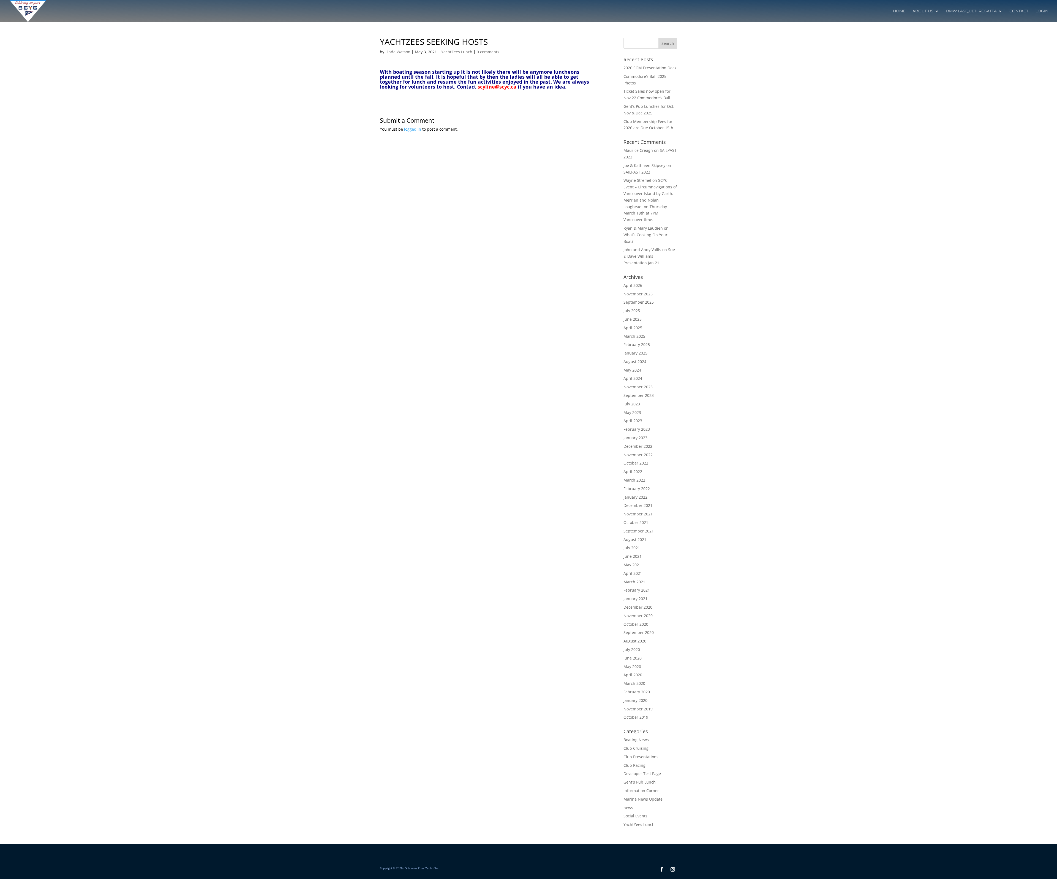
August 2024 (634, 361)
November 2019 (638, 709)
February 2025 (636, 344)
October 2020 (635, 624)
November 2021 (638, 514)
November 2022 (638, 454)
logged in (412, 129)
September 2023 (638, 395)
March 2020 (634, 683)
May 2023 (632, 412)
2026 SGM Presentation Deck (649, 67)
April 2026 (632, 285)
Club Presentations (640, 756)
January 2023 (635, 437)
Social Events (635, 815)
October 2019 (635, 717)
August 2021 (634, 539)
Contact (1018, 11)
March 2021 (634, 581)
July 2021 (631, 547)
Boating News (636, 739)
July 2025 (631, 310)
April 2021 (632, 573)
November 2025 (638, 293)
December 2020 (637, 607)
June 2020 (632, 658)
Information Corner (641, 790)
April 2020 (632, 674)
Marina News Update (643, 799)
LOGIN (1042, 11)
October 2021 (635, 522)
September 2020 (638, 632)
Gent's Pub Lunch (639, 782)
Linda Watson (397, 51)
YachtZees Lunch (456, 51)
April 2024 (632, 378)
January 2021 (635, 598)
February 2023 (636, 429)
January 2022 (635, 497)
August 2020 (634, 641)
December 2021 (637, 505)
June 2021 (632, 556)
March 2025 (634, 336)
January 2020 (635, 700)
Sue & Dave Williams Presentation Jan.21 (649, 256)
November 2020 (638, 615)
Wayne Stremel (637, 180)
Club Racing (634, 765)
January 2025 (635, 353)
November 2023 (638, 386)
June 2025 (632, 319)
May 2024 (632, 370)
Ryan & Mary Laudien (643, 228)
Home (899, 11)
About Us (922, 11)
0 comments (488, 51)
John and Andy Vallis (642, 249)
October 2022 (635, 463)
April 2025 (632, 327)
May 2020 (632, 666)
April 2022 (632, 471)
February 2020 (636, 691)
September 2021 (638, 531)
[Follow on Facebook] (661, 869)
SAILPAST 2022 (636, 172)
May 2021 (632, 564)
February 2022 (636, 488)
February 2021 (636, 590)
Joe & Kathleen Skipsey (644, 165)
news (628, 807)
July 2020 (631, 649)
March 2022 (634, 480)
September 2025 (638, 302)
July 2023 (631, 403)
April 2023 (632, 420)
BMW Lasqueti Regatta (971, 11)
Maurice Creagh (638, 150)
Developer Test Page (642, 773)
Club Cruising (636, 748)
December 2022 (637, 446)
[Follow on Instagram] (672, 869)
